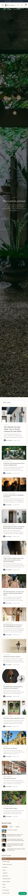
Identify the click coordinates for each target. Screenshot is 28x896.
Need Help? (23, 893)
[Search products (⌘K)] (18, 5)
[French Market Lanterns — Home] (10, 5)
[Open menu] (2, 5)
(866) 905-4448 (8, 1)
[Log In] (21, 5)
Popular (4, 826)
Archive (17, 826)
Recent (11, 826)
